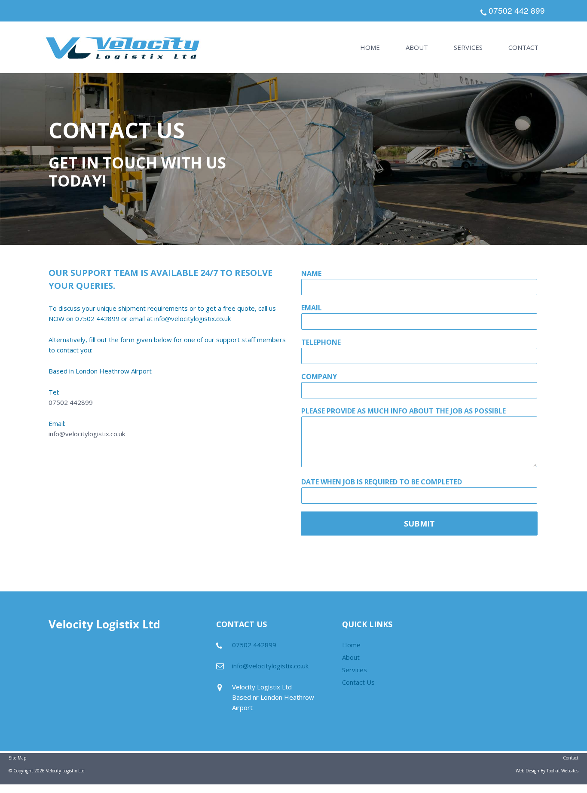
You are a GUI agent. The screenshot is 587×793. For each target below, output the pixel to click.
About (417, 47)
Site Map (17, 758)
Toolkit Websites (562, 771)
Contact (523, 47)
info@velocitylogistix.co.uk (87, 433)
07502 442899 (71, 402)
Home (370, 47)
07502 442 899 (517, 10)
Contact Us (358, 682)
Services (468, 47)
